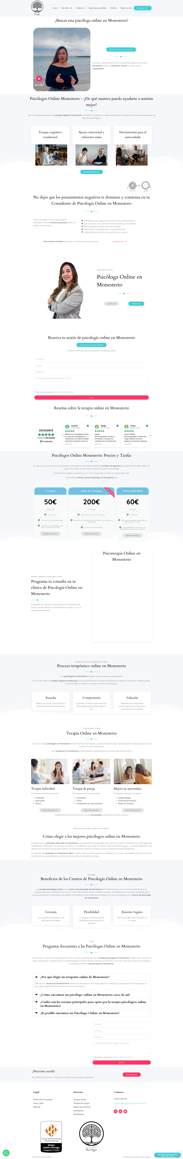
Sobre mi (80, 8)
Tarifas (113, 8)
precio (86, 473)
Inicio (55, 8)
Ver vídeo (39, 85)
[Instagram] (116, 1111)
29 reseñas (50, 438)
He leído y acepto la (54, 392)
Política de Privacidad (63, 392)
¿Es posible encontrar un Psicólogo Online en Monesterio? (79, 1013)
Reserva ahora (50, 534)
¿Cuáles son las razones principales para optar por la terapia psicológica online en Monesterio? (93, 1004)
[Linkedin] (125, 1111)
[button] (63, 435)
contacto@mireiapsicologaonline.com (130, 1103)
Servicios (65, 8)
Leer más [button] (68, 444)
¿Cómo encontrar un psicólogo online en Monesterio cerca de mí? (85, 995)
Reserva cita (126, 8)
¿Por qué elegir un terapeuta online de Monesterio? (75, 977)
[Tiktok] (120, 1111)
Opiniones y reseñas (97, 8)
